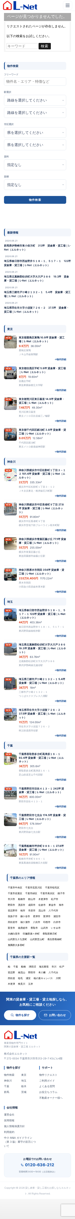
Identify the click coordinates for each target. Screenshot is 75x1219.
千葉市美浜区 (47, 893)
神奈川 (8, 1080)
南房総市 (23, 927)
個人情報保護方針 (14, 1126)
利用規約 (9, 1131)
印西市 (46, 922)
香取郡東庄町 (50, 933)
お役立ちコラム (48, 1092)
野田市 (11, 904)
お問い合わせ (57, 1015)
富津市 (46, 916)
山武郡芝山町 (37, 939)
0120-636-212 (39, 1165)
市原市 (31, 910)
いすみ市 (56, 927)
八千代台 (53, 972)
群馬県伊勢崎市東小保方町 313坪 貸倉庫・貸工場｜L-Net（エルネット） (37, 247)
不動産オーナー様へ (51, 1097)
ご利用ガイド (47, 1080)
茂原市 (21, 904)
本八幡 (42, 972)
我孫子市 (12, 916)
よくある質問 (47, 1086)
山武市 (44, 927)
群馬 (6, 1092)
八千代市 (53, 910)
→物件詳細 (60, 359)
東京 (23, 1074)
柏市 (22, 910)
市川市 (11, 899)
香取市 (34, 927)
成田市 (31, 904)
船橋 (23, 966)
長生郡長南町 (54, 939)
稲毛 (20, 978)
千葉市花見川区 (33, 887)
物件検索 (9, 1074)
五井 (30, 983)
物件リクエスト (48, 1074)
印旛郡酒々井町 (31, 933)
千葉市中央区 (15, 887)
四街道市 (12, 922)
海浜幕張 (44, 966)
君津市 (36, 916)
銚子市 (61, 893)
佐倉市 (42, 904)
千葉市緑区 (31, 893)
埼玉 (23, 1080)
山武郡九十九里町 (17, 939)
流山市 (42, 910)
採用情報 (9, 1120)
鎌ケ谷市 (25, 916)
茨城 (23, 1092)
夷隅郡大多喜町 (16, 945)
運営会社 (9, 1114)
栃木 (23, 1086)
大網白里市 (14, 933)
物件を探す (23, 1015)
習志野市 (12, 910)
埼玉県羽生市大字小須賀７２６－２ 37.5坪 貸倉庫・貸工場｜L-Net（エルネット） (36, 309)
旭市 (61, 904)
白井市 (57, 922)
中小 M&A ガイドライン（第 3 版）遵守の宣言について (20, 1142)
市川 (54, 966)
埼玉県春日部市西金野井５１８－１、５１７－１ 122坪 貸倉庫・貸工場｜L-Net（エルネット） (37, 262)
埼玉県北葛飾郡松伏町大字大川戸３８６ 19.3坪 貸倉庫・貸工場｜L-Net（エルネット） (36, 278)
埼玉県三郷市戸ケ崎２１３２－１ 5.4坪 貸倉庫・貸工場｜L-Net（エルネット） (37, 294)
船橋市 (21, 899)
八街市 (36, 922)
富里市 (11, 927)
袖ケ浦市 (25, 922)
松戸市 (54, 899)
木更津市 (43, 899)
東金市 (52, 904)
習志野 (11, 972)
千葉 (6, 1086)
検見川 (21, 983)
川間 (58, 978)
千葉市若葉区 (15, 893)
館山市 (31, 899)
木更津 (11, 983)
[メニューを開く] (67, 5)
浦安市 (57, 916)
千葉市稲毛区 (52, 887)
